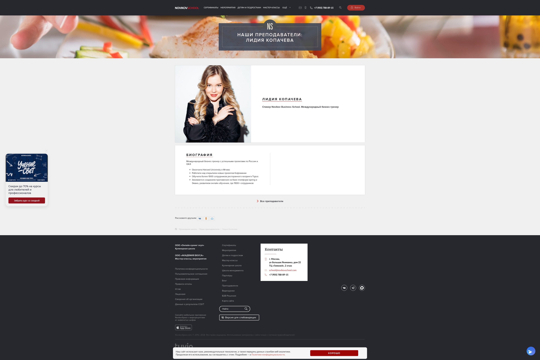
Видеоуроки (228, 290)
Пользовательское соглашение (191, 274)
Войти (357, 7)
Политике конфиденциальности (268, 354)
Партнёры (227, 275)
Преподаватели (230, 285)
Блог (224, 280)
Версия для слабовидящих (240, 317)
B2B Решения (229, 295)
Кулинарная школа (188, 229)
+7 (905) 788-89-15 (323, 7)
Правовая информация (187, 279)
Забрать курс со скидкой (27, 200)
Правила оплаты (183, 284)
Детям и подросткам (249, 7)
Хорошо (334, 353)
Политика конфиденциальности (191, 268)
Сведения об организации (188, 299)
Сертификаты (211, 7)
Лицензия (180, 294)
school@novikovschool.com (282, 270)
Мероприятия (227, 7)
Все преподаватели (271, 201)
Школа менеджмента (232, 270)
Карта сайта (228, 300)
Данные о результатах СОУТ (189, 304)
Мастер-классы (271, 7)
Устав (178, 289)
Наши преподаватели (209, 229)
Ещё (285, 7)
